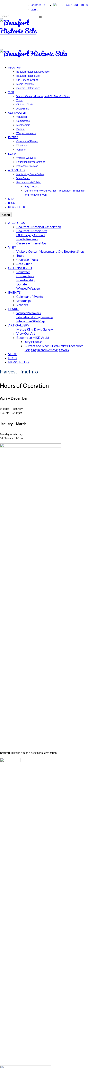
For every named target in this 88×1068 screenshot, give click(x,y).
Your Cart (77, 5)
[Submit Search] (40, 17)
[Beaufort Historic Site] (44, 29)
